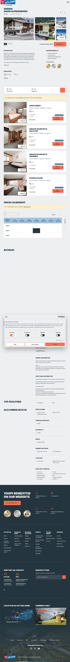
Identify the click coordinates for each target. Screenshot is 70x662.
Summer (6, 538)
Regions (27, 536)
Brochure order (60, 546)
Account (48, 541)
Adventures (17, 541)
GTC (27, 640)
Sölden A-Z (27, 546)
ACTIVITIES (7, 532)
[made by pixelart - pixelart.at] (61, 657)
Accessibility (34, 640)
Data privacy (20, 640)
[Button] (64, 577)
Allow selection (35, 344)
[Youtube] (39, 648)
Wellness (6, 545)
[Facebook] (35, 648)
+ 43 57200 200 (7, 583)
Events (38, 532)
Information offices (61, 541)
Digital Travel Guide (50, 538)
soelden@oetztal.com (21, 583)
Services (60, 532)
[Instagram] (31, 648)
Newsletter (59, 538)
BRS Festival (38, 551)
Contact (59, 536)
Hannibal (38, 544)
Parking (26, 543)
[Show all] (15, 122)
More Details (32, 119)
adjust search (27, 207)
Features (6, 78)
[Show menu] (68, 2)
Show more (6, 65)
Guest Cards (49, 536)
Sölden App (59, 543)
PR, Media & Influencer (54, 640)
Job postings (43, 640)
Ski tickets (16, 538)
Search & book (17, 532)
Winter (5, 536)
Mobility (27, 541)
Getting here (28, 538)
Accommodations (18, 536)
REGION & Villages (28, 532)
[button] (35, 636)
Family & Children (7, 548)
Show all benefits (50, 61)
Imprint (12, 640)
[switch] (27, 335)
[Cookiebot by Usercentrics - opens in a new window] (59, 317)
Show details (59, 340)
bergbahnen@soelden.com (22, 579)
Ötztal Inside (48, 532)
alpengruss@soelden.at (41, 348)
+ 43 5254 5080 (7, 579)
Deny (15, 344)
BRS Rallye (38, 553)
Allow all (55, 344)
